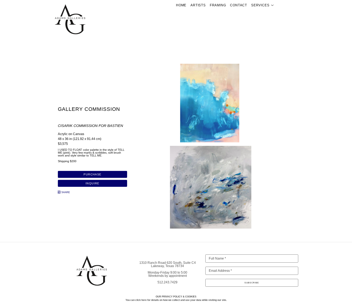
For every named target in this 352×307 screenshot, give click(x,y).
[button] (262, 5)
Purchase (92, 174)
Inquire (92, 183)
